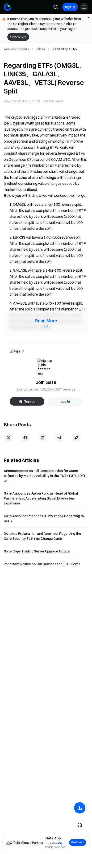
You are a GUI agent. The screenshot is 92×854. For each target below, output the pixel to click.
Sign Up (70, 7)
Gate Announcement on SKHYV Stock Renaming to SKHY (44, 518)
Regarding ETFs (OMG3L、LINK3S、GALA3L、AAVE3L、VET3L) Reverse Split (68, 49)
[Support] (79, 824)
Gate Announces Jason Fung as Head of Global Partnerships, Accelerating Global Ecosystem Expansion (41, 498)
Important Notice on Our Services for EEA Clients (42, 564)
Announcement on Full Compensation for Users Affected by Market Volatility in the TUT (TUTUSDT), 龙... (45, 476)
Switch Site (18, 37)
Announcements (16, 49)
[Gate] (7, 7)
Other (40, 49)
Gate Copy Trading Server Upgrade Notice (37, 551)
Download (77, 842)
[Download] (79, 808)
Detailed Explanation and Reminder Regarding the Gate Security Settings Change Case (42, 536)
